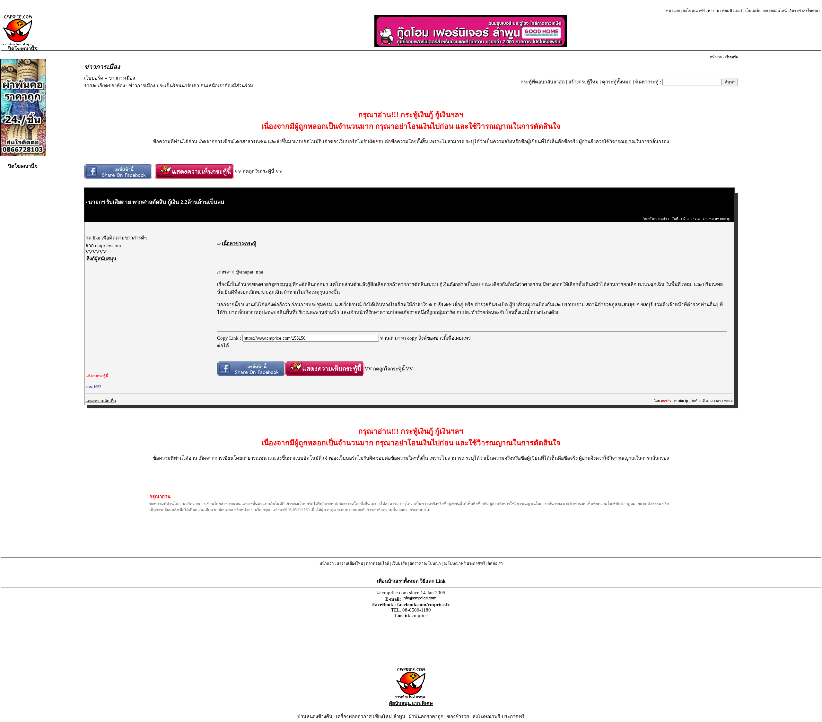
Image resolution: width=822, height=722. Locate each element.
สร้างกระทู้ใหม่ (583, 81)
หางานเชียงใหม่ (350, 563)
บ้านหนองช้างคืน (314, 716)
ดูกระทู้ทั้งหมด (617, 81)
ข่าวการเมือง (122, 78)
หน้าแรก (673, 10)
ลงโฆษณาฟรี (694, 10)
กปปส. (463, 312)
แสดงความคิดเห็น (100, 401)
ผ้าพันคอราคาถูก (426, 716)
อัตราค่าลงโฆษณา (804, 10)
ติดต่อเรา (495, 563)
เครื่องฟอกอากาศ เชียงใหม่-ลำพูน (370, 716)
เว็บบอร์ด (753, 10)
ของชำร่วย (458, 716)
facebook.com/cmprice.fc (423, 604)
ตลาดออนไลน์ (775, 10)
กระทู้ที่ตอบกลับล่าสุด (542, 81)
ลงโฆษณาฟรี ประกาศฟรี (464, 563)
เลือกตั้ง (576, 284)
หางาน (713, 10)
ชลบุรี (647, 304)
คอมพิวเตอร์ (732, 10)
